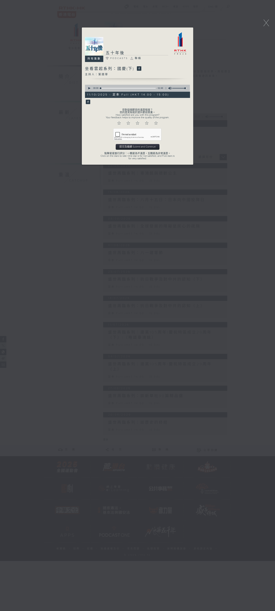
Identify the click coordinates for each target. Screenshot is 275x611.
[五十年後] (87, 102)
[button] (89, 88)
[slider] (179, 88)
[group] (169, 88)
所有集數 (94, 58)
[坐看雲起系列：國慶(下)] (138, 69)
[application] (136, 88)
